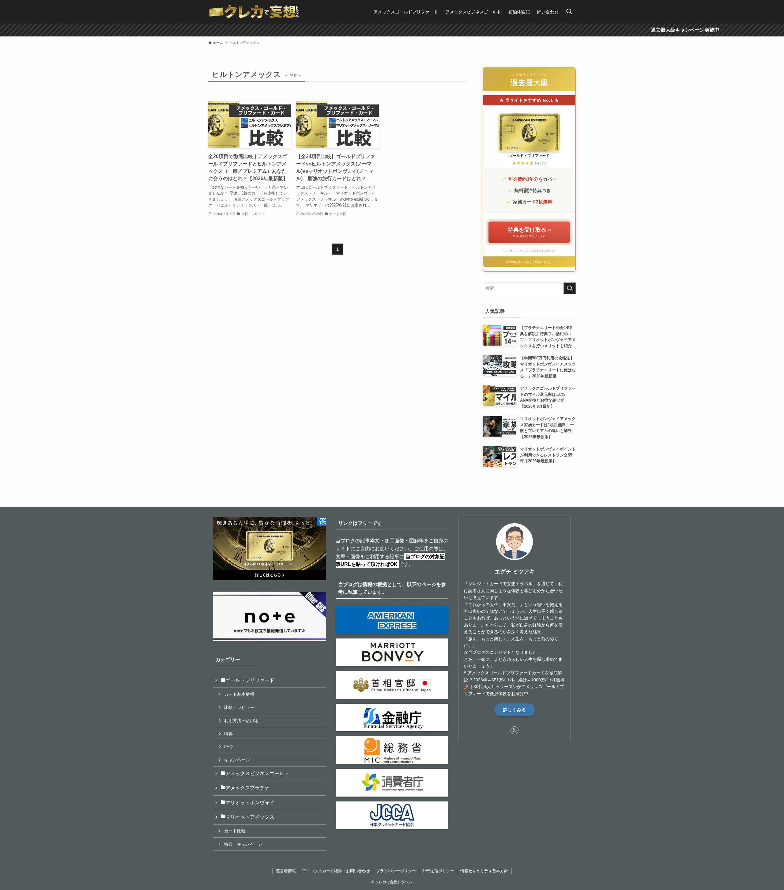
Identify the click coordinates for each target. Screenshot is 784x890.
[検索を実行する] (570, 288)
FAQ (228, 746)
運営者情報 (286, 871)
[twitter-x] (514, 730)
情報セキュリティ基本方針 (484, 871)
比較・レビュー (239, 707)
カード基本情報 (239, 694)
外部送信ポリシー (438, 871)
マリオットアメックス (249, 817)
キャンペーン (237, 759)
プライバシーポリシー (396, 871)
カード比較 (235, 830)
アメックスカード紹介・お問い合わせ (336, 871)
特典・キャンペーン (243, 844)
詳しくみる (514, 709)
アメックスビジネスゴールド (257, 773)
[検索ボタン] (569, 12)
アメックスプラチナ (247, 787)
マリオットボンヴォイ (249, 802)
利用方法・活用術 (241, 720)
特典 (228, 733)
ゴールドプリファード (249, 680)
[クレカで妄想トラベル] (254, 12)
